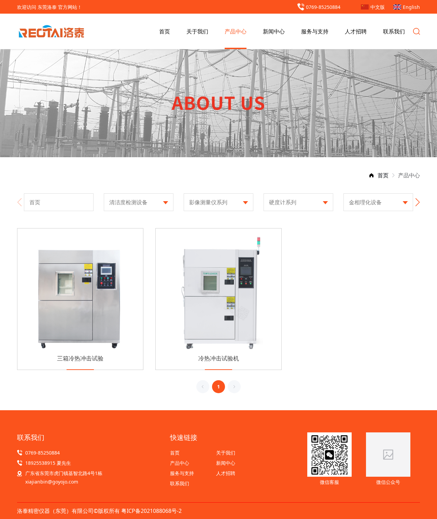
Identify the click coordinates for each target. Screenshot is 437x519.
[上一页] (202, 386)
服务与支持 (314, 31)
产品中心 (235, 31)
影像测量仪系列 (208, 202)
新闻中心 (274, 31)
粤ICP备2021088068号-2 (151, 511)
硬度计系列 (282, 202)
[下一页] (234, 386)
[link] (383, 175)
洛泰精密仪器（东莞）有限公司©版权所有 (69, 511)
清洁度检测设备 (128, 202)
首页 (164, 31)
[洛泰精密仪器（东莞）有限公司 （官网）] (51, 31)
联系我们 (394, 31)
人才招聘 (356, 31)
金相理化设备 (365, 202)
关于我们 (197, 31)
